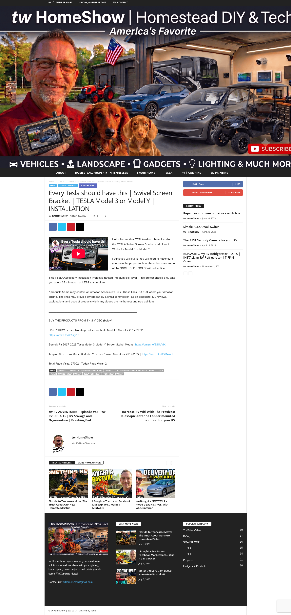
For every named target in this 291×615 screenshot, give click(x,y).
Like (237, 184)
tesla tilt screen (92, 374)
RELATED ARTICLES (62, 462)
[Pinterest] (71, 227)
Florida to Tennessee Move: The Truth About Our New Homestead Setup (68, 504)
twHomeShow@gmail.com (78, 581)
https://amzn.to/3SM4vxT (157, 354)
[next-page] (173, 463)
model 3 (62, 370)
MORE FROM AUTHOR (89, 462)
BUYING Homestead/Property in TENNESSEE (69, 496)
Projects (188, 560)
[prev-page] (168, 463)
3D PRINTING (219, 173)
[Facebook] (237, 3)
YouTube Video (88, 185)
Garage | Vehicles (67, 185)
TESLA (168, 173)
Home (51, 181)
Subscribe (234, 192)
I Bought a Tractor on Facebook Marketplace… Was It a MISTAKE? (111, 504)
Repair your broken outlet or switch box (211, 213)
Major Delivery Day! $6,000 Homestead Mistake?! (155, 572)
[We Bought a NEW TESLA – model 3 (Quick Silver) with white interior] (155, 483)
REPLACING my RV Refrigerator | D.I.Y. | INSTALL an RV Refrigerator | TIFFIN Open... (211, 257)
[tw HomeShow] (145, 87)
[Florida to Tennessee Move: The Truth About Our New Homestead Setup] (68, 483)
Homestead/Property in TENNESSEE (101, 173)
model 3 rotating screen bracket (86, 370)
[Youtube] (243, 3)
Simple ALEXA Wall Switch (201, 227)
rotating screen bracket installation (135, 370)
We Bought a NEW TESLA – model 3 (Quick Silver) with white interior (152, 504)
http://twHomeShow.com (83, 443)
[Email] (80, 227)
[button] (240, 172)
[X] (62, 227)
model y (109, 370)
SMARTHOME (146, 173)
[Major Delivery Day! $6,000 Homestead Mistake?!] (126, 576)
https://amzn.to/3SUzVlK (150, 344)
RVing (186, 536)
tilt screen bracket (113, 374)
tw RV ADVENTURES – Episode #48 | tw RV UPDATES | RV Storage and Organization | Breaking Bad (77, 416)
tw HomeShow (60, 215)
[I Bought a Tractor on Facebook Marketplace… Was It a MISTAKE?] (112, 483)
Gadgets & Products (194, 566)
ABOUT (61, 173)
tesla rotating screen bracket (66, 374)
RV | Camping (192, 173)
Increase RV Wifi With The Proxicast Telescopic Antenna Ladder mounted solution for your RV (147, 416)
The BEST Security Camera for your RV (210, 240)
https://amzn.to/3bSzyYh (64, 335)
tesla (160, 370)
